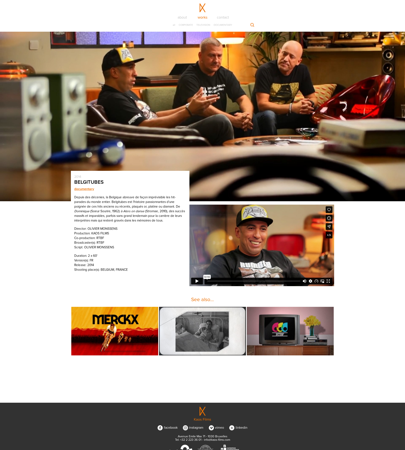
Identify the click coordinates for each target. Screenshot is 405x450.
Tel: (188, 440)
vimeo (219, 428)
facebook (170, 428)
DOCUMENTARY (223, 24)
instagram (196, 428)
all (174, 24)
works (202, 17)
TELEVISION (203, 24)
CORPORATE (186, 24)
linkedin (241, 428)
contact (223, 17)
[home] (202, 414)
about (182, 17)
